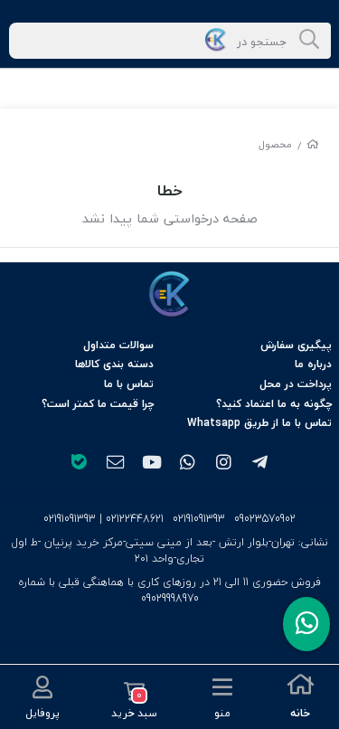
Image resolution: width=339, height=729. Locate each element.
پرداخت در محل (295, 383)
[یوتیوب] (152, 464)
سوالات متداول (118, 345)
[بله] (79, 464)
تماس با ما (129, 383)
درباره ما (313, 364)
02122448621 (135, 518)
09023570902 (265, 519)
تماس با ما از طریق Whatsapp (259, 422)
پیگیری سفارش (296, 345)
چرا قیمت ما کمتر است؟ (98, 403)
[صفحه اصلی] (312, 144)
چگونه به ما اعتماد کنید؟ (274, 403)
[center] (309, 41)
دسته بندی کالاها (114, 364)
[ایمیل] (116, 464)
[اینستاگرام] (223, 464)
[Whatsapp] (306, 624)
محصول (275, 144)
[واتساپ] (188, 464)
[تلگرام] (259, 464)
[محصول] (170, 295)
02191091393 (199, 519)
